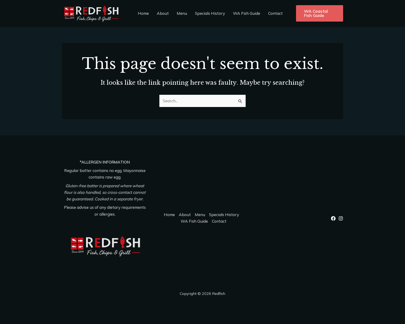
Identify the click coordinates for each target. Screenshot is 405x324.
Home (143, 13)
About (163, 13)
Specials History (210, 13)
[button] (319, 13)
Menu (182, 13)
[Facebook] (333, 218)
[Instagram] (340, 218)
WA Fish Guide (246, 13)
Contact (275, 13)
